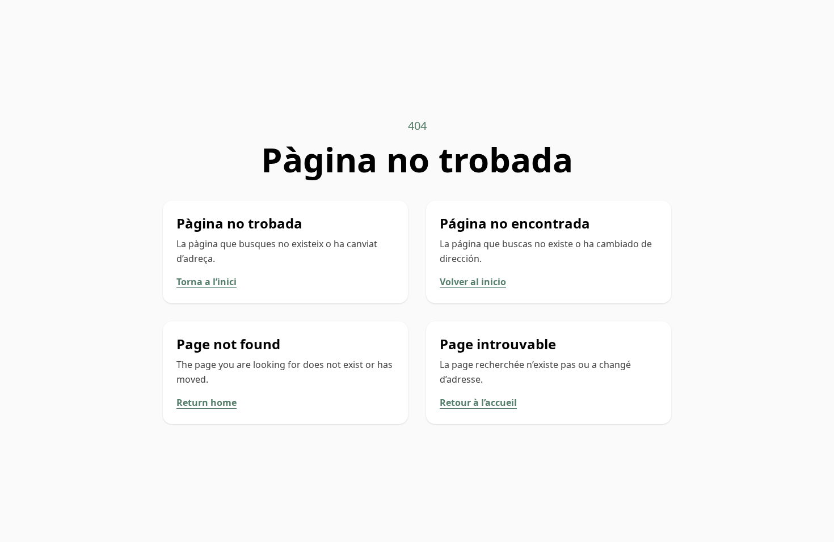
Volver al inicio (473, 282)
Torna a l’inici (206, 282)
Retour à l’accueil (478, 402)
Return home (206, 402)
